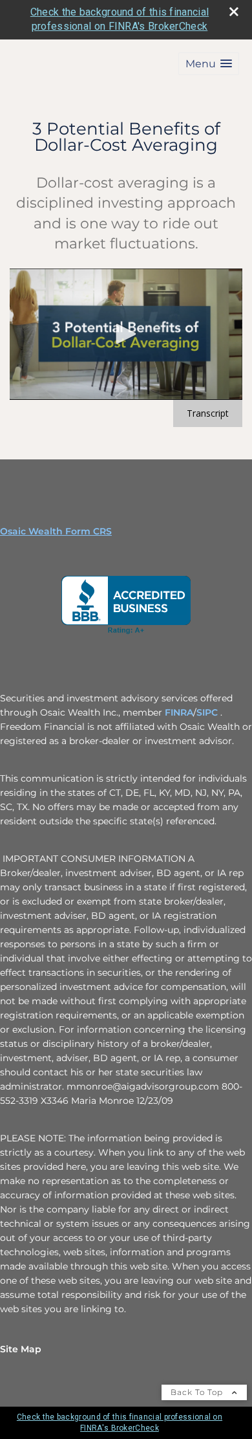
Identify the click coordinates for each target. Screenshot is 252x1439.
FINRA (179, 712)
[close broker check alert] (234, 11)
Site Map (20, 1349)
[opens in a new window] (126, 605)
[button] (208, 63)
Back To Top (198, 1392)
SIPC (208, 712)
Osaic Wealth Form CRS (56, 531)
